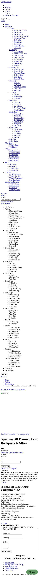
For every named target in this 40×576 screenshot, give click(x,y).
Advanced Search (7, 201)
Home (7, 380)
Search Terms (9, 563)
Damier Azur (9, 384)
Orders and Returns (11, 568)
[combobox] (11, 199)
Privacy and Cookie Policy (14, 565)
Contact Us (9, 570)
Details (3, 482)
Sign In (7, 11)
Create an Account (11, 15)
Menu (3, 21)
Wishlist (7, 7)
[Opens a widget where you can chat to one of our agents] (32, 572)
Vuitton (7, 382)
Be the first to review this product (12, 452)
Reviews (4, 523)
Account (4, 193)
